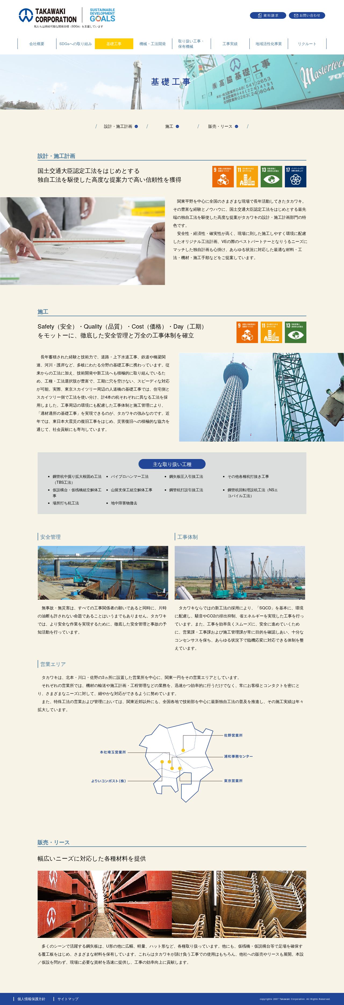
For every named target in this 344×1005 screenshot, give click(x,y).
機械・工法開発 (152, 43)
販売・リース (220, 126)
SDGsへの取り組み (75, 43)
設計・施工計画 (118, 126)
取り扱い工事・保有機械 (191, 43)
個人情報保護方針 (31, 998)
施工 (169, 126)
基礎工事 (113, 43)
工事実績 (230, 43)
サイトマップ (68, 998)
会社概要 (36, 43)
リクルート (307, 43)
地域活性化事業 (269, 43)
